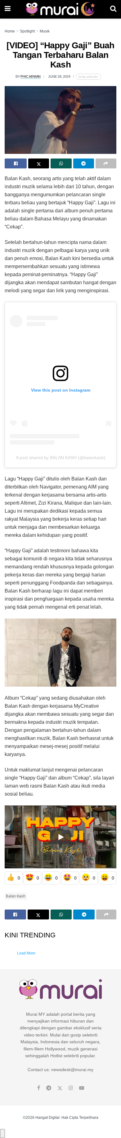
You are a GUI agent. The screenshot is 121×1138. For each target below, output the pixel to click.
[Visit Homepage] (60, 9)
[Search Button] (113, 9)
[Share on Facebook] (16, 163)
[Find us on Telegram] (48, 1088)
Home (10, 31)
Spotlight (27, 31)
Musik (45, 31)
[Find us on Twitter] (59, 1088)
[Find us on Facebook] (38, 1088)
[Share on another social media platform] (106, 163)
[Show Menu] (8, 9)
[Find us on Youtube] (81, 1088)
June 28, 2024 (59, 76)
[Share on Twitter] (38, 163)
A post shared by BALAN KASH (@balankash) (60, 457)
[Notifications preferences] (2, 1133)
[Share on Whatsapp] (61, 163)
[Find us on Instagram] (71, 1088)
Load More (26, 953)
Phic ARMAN (30, 76)
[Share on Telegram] (83, 163)
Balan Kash (15, 896)
